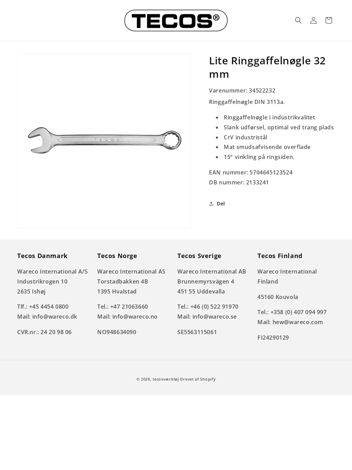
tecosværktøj (166, 379)
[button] (298, 20)
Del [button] (221, 203)
